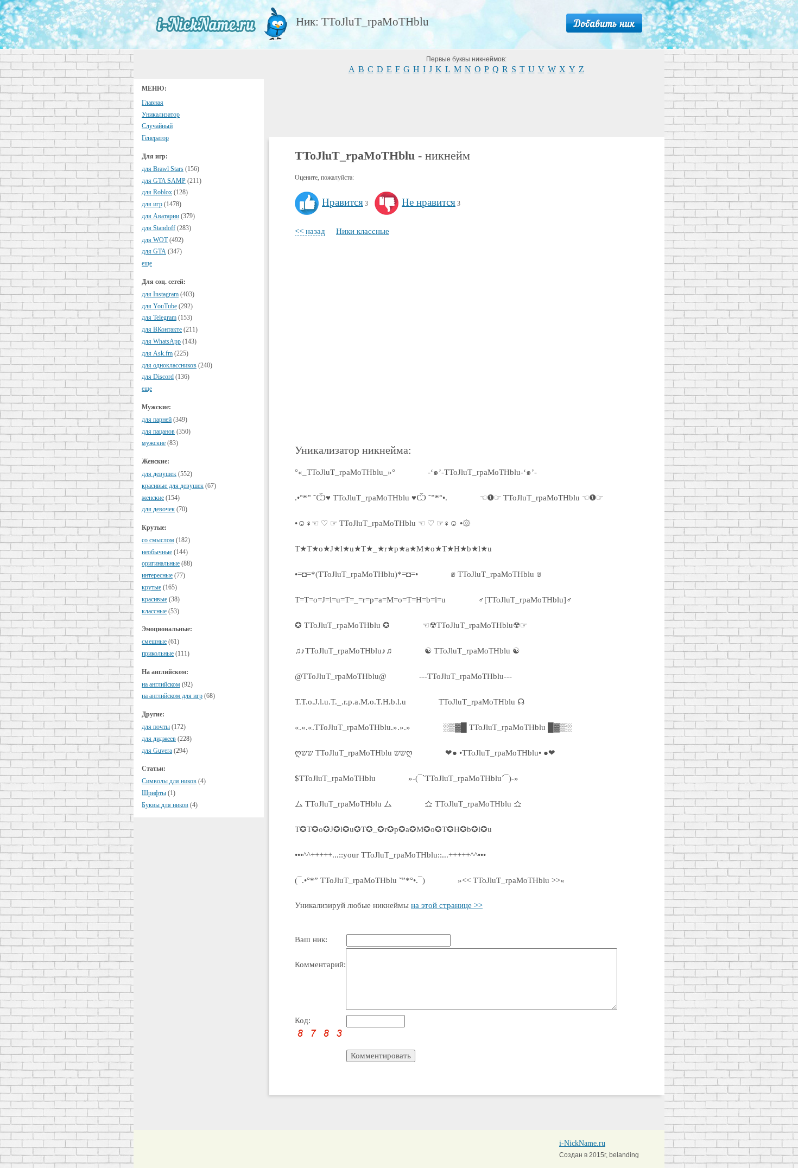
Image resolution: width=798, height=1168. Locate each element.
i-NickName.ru (582, 1143)
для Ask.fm (157, 353)
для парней (157, 419)
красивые (154, 599)
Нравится (342, 202)
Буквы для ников (165, 805)
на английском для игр (172, 696)
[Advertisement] (466, 104)
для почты (156, 727)
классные (154, 611)
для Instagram (160, 294)
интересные (157, 575)
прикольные (158, 653)
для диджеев (159, 738)
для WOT (155, 240)
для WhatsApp (161, 341)
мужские (154, 443)
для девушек (159, 474)
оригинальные (161, 563)
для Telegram (159, 317)
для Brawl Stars (162, 169)
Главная (152, 102)
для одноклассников (169, 365)
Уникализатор (161, 114)
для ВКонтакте (162, 329)
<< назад (310, 231)
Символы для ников (169, 781)
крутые (151, 587)
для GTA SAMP (164, 181)
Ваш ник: (311, 939)
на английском (161, 684)
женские (153, 498)
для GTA (154, 251)
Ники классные (362, 231)
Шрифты (154, 793)
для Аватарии (160, 216)
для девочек (158, 509)
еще (147, 263)
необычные (157, 552)
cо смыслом (158, 540)
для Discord (158, 376)
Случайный (157, 126)
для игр (152, 204)
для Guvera (157, 750)
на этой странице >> (447, 905)
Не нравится (428, 202)
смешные (154, 641)
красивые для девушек (173, 486)
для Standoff (158, 228)
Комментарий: (320, 964)
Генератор (155, 138)
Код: (303, 1020)
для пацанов (158, 431)
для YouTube (159, 306)
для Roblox (157, 192)
